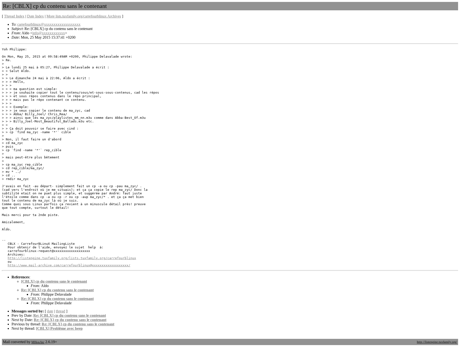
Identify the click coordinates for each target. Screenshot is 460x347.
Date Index (35, 16)
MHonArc (37, 342)
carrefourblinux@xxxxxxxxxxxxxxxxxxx (48, 24)
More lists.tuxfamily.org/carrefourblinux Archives (83, 16)
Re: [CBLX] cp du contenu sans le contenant (57, 290)
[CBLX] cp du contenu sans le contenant (54, 281)
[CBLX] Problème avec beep (59, 328)
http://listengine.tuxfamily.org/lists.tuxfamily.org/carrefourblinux (72, 258)
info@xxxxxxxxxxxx (48, 33)
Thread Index (14, 16)
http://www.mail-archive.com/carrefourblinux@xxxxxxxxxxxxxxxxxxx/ (69, 265)
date (50, 311)
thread (60, 311)
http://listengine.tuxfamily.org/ (437, 342)
